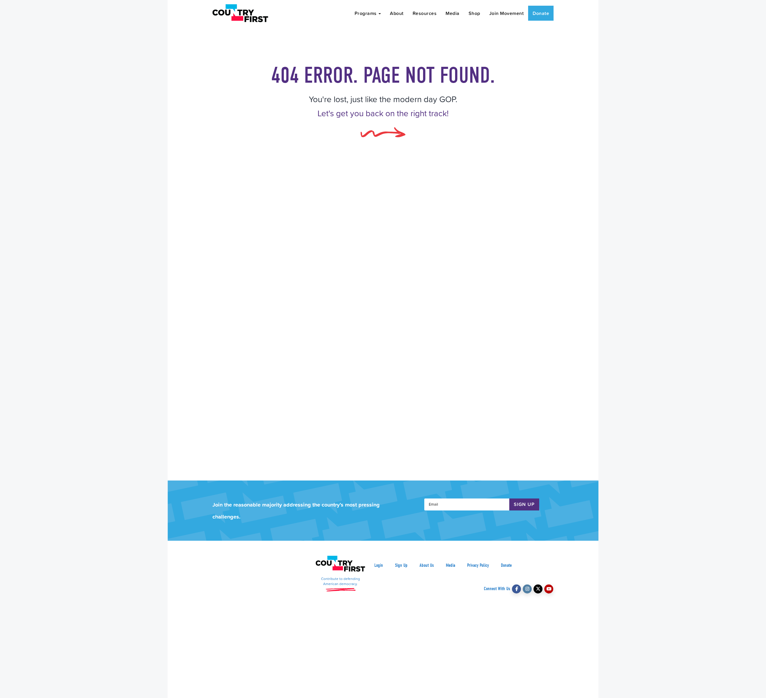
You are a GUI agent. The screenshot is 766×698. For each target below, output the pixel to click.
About (397, 13)
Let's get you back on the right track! (383, 113)
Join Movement (506, 13)
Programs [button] (366, 13)
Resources (425, 13)
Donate (541, 13)
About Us (427, 565)
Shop (474, 13)
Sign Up (401, 565)
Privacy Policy (478, 565)
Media (453, 13)
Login (378, 565)
